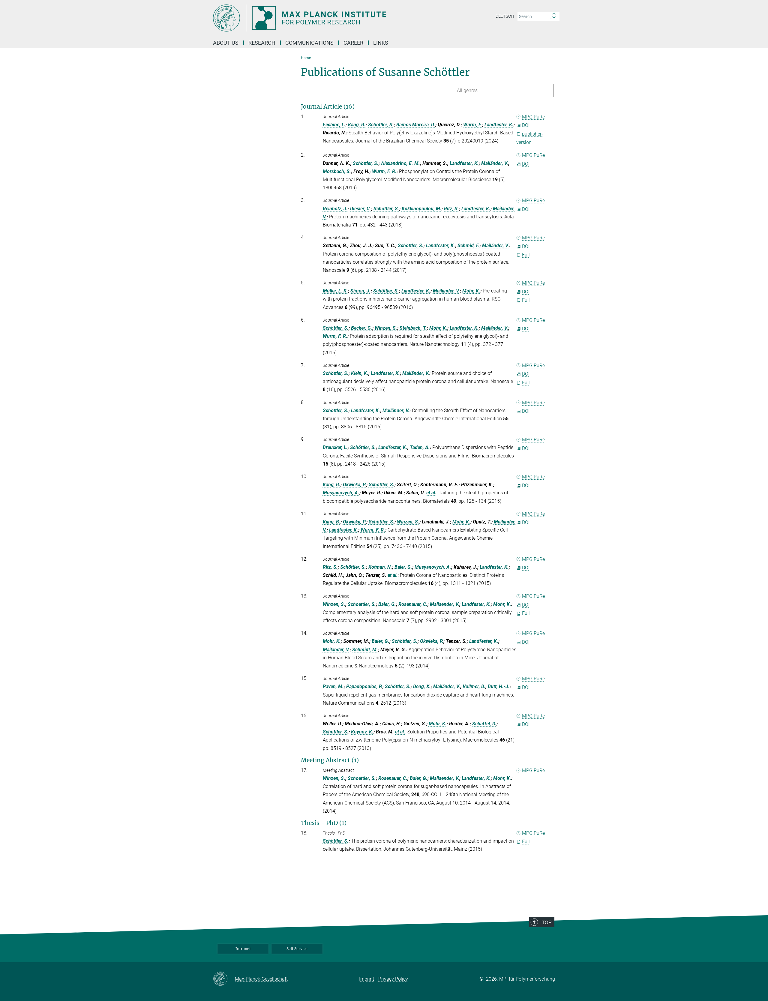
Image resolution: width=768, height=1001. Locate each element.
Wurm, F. (472, 124)
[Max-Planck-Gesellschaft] (224, 979)
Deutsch (505, 16)
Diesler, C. (360, 208)
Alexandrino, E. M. (400, 163)
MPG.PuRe (533, 117)
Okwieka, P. (354, 484)
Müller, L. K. (335, 291)
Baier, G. (403, 567)
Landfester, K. (499, 124)
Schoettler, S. (362, 604)
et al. (431, 493)
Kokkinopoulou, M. (422, 208)
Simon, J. (360, 291)
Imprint (366, 979)
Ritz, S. (451, 208)
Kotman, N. (380, 567)
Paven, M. (333, 686)
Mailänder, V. (494, 163)
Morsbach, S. (337, 171)
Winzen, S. (386, 328)
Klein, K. (359, 373)
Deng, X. (422, 686)
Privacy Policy (393, 979)
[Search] (553, 16)
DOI (526, 125)
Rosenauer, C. (413, 604)
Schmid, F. (469, 245)
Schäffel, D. (484, 724)
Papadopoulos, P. (364, 686)
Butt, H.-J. (499, 686)
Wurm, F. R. (384, 171)
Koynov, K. (362, 732)
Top (546, 922)
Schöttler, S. (381, 124)
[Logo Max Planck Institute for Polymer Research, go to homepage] (325, 17)
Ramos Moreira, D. (415, 124)
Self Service (297, 948)
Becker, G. (361, 328)
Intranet (243, 948)
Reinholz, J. (335, 208)
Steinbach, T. (413, 328)
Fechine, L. (334, 124)
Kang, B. (357, 124)
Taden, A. (420, 447)
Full (526, 255)
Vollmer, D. (474, 686)
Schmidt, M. (365, 649)
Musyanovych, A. (341, 493)
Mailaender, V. (444, 604)
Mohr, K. (471, 291)
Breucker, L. (335, 447)
